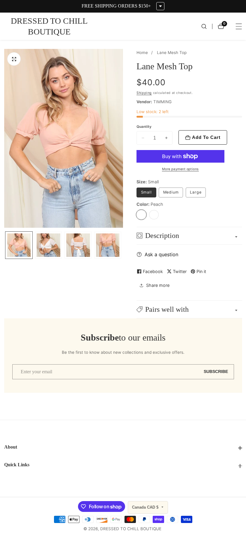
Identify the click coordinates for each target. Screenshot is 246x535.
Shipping (144, 93)
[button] (189, 309)
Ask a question (161, 254)
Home (142, 52)
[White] (154, 215)
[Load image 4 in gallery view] (107, 245)
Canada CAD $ (146, 507)
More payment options (180, 169)
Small (146, 192)
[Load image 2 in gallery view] (48, 245)
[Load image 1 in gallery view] (18, 245)
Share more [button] (158, 285)
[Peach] (141, 215)
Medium (171, 192)
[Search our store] (206, 26)
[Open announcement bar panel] (160, 6)
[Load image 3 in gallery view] (78, 245)
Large (196, 192)
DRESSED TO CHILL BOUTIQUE (130, 529)
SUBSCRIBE (216, 371)
